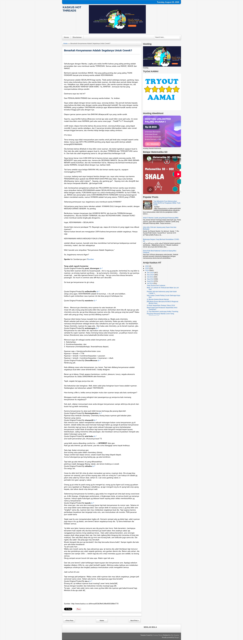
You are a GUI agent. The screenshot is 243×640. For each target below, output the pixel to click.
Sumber (91, 259)
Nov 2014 (150, 275)
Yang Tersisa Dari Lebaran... (156, 285)
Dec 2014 (150, 273)
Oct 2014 (150, 277)
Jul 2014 (150, 283)
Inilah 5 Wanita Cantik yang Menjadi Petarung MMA (160, 218)
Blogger (176, 637)
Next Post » (134, 620)
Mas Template (175, 635)
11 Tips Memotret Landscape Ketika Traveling (162, 311)
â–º (101, 268)
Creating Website (158, 635)
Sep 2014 (150, 279)
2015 (147, 268)
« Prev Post (69, 620)
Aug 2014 (150, 281)
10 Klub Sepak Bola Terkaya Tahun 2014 (161, 305)
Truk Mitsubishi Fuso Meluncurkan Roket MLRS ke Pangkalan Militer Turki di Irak (166, 203)
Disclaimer (77, 37)
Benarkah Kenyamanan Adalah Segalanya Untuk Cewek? (98, 50)
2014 (147, 270)
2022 (147, 266)
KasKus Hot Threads (72, 9)
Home (66, 37)
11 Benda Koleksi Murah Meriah (158, 299)
